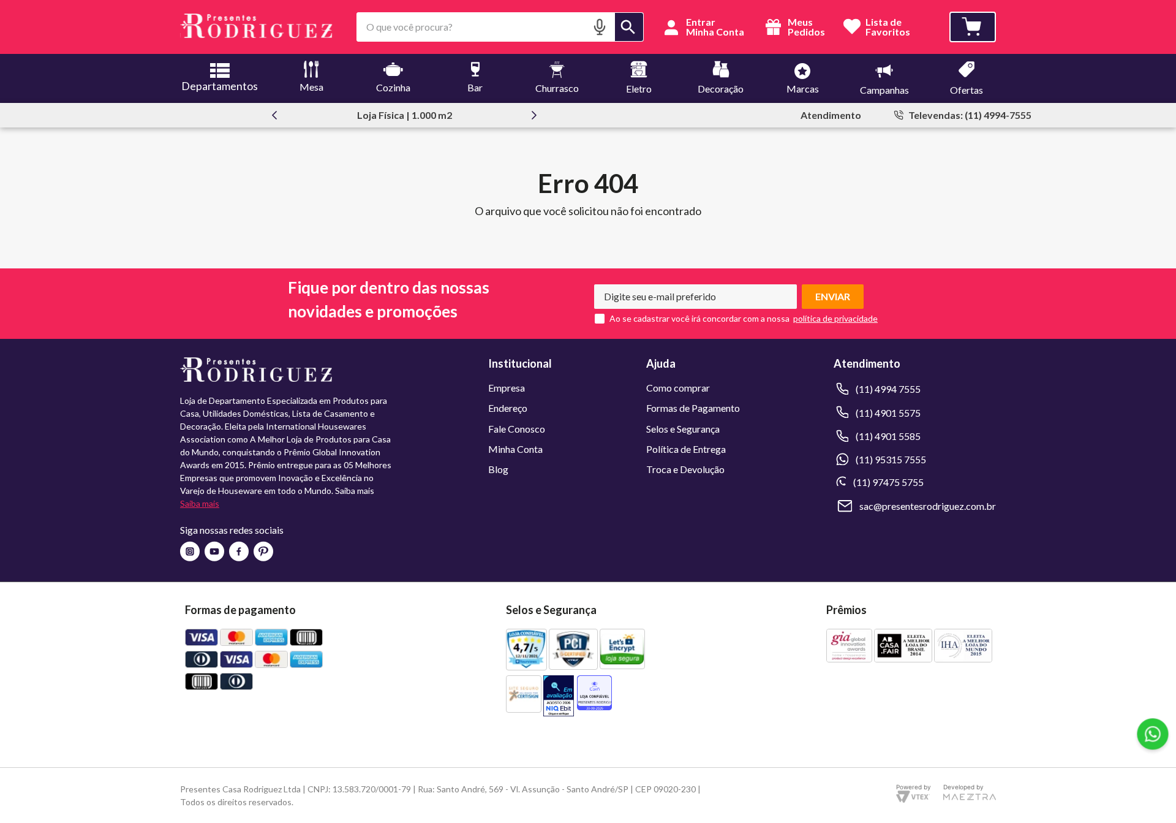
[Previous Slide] (274, 115)
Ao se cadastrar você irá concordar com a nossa (699, 319)
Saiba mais (199, 503)
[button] (600, 27)
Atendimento (831, 115)
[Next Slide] (534, 115)
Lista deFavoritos (887, 27)
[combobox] (500, 27)
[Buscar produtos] (629, 27)
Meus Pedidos (805, 27)
